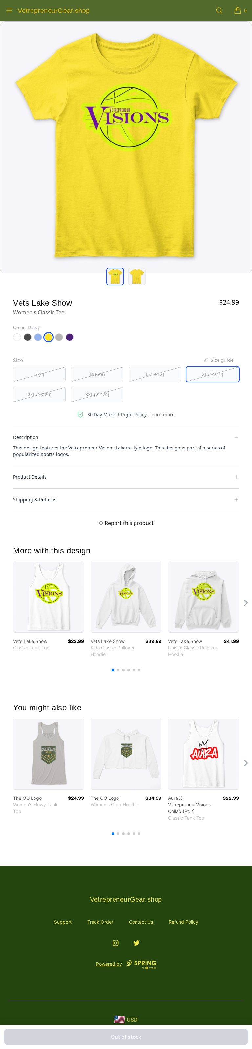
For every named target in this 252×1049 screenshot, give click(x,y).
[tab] (115, 276)
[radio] (39, 374)
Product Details (30, 477)
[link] (48, 596)
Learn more (162, 414)
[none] (218, 360)
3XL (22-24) (97, 394)
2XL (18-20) (39, 394)
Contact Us (141, 922)
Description (25, 437)
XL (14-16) (212, 374)
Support (63, 922)
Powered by (109, 964)
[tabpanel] (126, 147)
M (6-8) (97, 374)
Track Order (100, 922)
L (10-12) (155, 374)
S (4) (39, 374)
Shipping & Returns (34, 499)
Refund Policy (183, 922)
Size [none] (18, 360)
